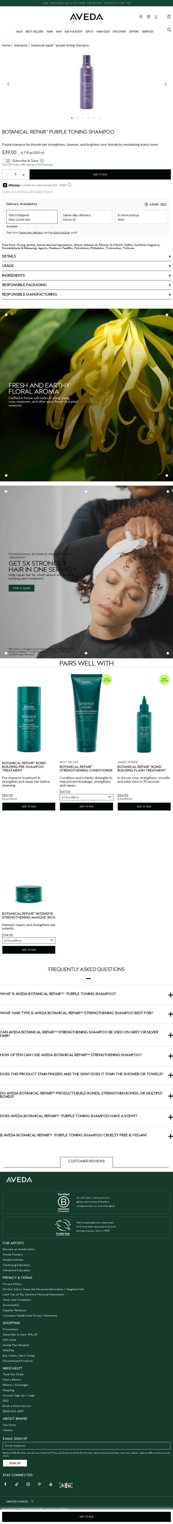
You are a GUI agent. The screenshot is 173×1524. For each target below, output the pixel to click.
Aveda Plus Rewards (16, 1345)
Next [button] (164, 84)
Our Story (9, 1425)
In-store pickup (60, 232)
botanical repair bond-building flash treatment (142, 769)
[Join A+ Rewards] (148, 16)
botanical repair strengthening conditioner (86, 769)
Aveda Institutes (13, 1260)
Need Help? (12, 1368)
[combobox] (86, 797)
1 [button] (72, 119)
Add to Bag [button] (86, 1516)
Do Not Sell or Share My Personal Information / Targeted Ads (43, 1289)
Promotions (10, 1329)
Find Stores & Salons (141, 16)
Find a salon (21, 588)
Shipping (8, 1390)
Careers (8, 1430)
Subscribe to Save (25, 161)
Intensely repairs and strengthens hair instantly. (28, 927)
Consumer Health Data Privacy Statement (30, 1315)
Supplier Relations (14, 1310)
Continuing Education (16, 1265)
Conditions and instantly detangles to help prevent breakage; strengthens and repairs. (86, 781)
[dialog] (169, 29)
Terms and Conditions (17, 1300)
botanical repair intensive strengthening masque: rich (28, 915)
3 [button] (83, 119)
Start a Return (12, 1379)
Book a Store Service (17, 1406)
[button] (86, 978)
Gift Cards (9, 1340)
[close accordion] (88, 978)
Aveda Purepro (13, 1254)
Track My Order (13, 1374)
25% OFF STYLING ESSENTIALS (86, 3)
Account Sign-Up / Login (19, 1395)
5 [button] (94, 119)
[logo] (86, 16)
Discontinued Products (18, 1361)
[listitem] (29, 742)
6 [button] (100, 119)
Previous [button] (8, 84)
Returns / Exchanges (15, 1385)
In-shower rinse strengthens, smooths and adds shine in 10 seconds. (144, 779)
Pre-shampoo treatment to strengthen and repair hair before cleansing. (26, 781)
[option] (86, 82)
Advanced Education (16, 1270)
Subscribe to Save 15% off (20, 1334)
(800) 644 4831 (13, 1411)
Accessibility (11, 1305)
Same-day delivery (31, 232)
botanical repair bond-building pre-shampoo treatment (24, 766)
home (6, 45)
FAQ (5, 1400)
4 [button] (89, 119)
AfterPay (8, 1350)
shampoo (20, 45)
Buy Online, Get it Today (19, 1355)
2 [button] (78, 119)
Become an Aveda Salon (19, 1249)
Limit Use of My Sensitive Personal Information (33, 1294)
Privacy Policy (12, 1284)
